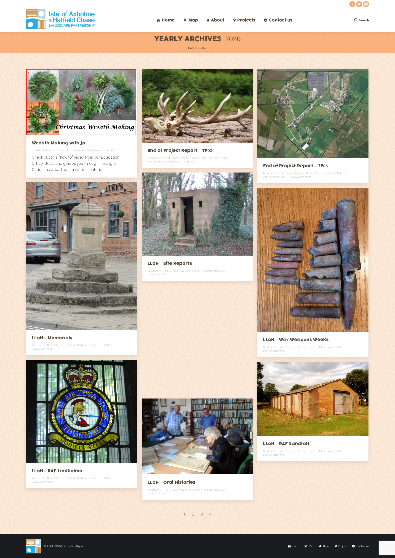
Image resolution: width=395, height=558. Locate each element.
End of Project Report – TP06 (295, 166)
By (54, 150)
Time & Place (198, 158)
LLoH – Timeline (165, 376)
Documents (154, 158)
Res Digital (77, 546)
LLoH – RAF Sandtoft (286, 443)
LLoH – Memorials (52, 338)
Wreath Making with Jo (58, 143)
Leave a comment (104, 150)
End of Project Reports (175, 158)
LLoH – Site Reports (169, 263)
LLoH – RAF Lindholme (57, 471)
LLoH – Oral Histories (171, 482)
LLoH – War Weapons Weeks (295, 339)
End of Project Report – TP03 (179, 150)
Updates (37, 150)
